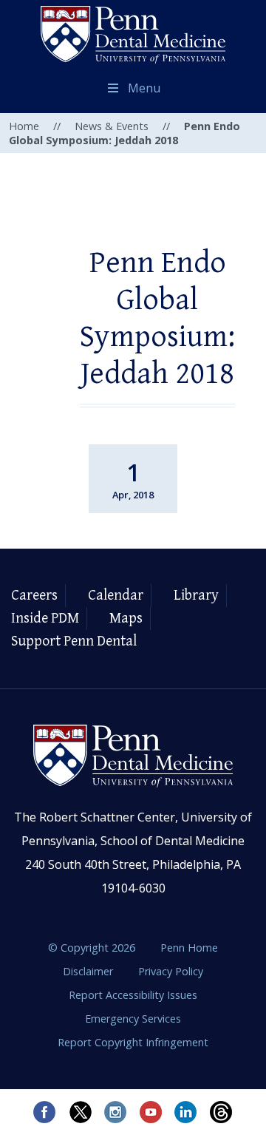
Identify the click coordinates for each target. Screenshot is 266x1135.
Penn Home (189, 948)
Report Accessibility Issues (133, 995)
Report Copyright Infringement (133, 1042)
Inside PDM (45, 618)
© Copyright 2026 (91, 948)
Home (24, 126)
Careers (34, 595)
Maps (126, 618)
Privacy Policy (170, 971)
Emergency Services (133, 1019)
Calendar (115, 595)
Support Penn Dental (74, 641)
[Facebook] (44, 1112)
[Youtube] (151, 1112)
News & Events (112, 126)
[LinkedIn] (186, 1112)
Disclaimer (89, 971)
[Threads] (221, 1112)
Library (196, 595)
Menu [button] (144, 88)
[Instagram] (115, 1112)
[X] (80, 1112)
